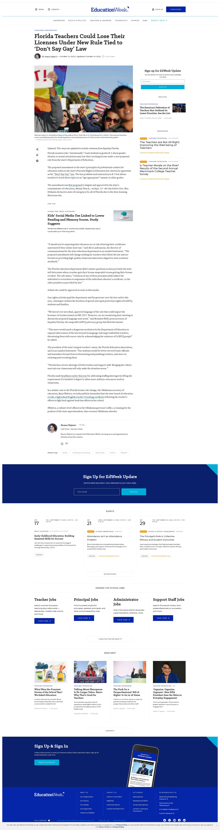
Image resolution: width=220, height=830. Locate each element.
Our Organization (86, 797)
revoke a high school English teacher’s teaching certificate (76, 396)
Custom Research (166, 813)
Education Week (76, 429)
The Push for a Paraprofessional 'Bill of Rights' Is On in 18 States (126, 692)
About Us (84, 792)
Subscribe (176, 9)
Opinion (135, 20)
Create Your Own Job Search (109, 639)
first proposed (75, 185)
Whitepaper (173, 138)
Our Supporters (86, 809)
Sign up (134, 492)
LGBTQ (112, 453)
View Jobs (43, 621)
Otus (168, 556)
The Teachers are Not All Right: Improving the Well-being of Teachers (160, 145)
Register (39, 554)
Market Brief (158, 20)
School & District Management (161, 531)
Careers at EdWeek (87, 813)
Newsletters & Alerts (140, 801)
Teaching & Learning (100, 20)
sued (69, 297)
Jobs (145, 20)
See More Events (110, 574)
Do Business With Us (167, 792)
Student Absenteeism (105, 531)
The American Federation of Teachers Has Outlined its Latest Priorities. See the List (155, 110)
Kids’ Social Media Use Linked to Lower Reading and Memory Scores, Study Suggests (76, 220)
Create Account (46, 762)
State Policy (99, 453)
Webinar (118, 531)
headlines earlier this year (74, 375)
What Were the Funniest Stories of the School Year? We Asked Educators (48, 692)
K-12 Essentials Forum (59, 531)
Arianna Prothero (40, 708)
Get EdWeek (138, 792)
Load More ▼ (110, 731)
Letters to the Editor (114, 797)
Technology (121, 20)
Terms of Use (103, 820)
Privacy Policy (120, 820)
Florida (64, 453)
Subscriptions (138, 797)
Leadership (59, 20)
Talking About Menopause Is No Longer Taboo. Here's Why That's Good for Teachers (88, 693)
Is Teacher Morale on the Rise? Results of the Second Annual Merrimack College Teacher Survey (159, 169)
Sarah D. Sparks (145, 118)
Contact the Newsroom (115, 809)
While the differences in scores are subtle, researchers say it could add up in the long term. (74, 230)
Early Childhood (41, 531)
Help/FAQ (110, 801)
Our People (84, 805)
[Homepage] (110, 9)
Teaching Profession (45, 30)
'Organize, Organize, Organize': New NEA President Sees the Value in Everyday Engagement (167, 693)
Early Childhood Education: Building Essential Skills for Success (54, 537)
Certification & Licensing (81, 453)
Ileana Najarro (51, 56)
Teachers (123, 453)
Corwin (116, 556)
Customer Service (113, 805)
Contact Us (111, 792)
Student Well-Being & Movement (61, 211)
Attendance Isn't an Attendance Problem (104, 538)
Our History (84, 801)
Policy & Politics (77, 20)
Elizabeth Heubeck (81, 713)
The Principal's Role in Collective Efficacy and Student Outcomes (157, 538)
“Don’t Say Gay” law (64, 174)
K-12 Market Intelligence (168, 809)
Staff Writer (65, 429)
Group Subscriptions (140, 805)
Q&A (173, 686)
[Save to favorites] (37, 155)
